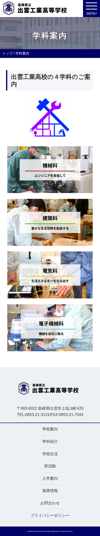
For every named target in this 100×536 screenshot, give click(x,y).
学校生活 (50, 454)
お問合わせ (50, 503)
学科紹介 (50, 441)
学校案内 (50, 429)
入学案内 (50, 478)
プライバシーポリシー (50, 515)
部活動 (50, 466)
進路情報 (50, 491)
